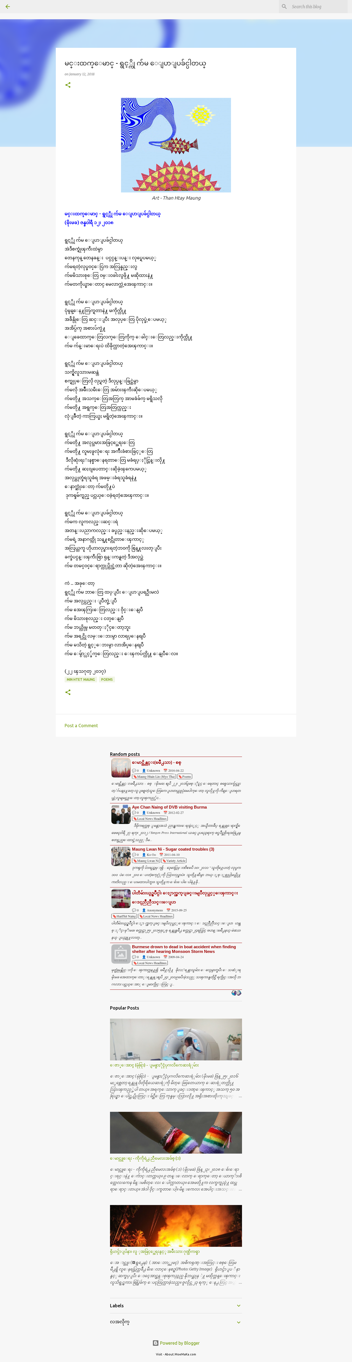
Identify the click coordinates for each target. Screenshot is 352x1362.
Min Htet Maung (81, 679)
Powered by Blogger (179, 1343)
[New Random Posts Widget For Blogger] (236, 993)
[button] (68, 85)
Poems (107, 679)
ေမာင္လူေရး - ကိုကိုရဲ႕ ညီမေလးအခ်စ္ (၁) (145, 1158)
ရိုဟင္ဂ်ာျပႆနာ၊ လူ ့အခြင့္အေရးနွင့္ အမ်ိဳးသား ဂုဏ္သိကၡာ (155, 1251)
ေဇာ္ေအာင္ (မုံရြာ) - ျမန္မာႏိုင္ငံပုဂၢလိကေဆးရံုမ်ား (154, 1065)
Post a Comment (81, 725)
